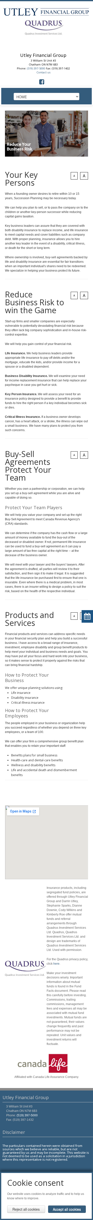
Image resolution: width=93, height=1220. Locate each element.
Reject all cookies (26, 1209)
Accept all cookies (67, 1209)
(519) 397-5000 (36, 68)
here (56, 963)
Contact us (43, 72)
